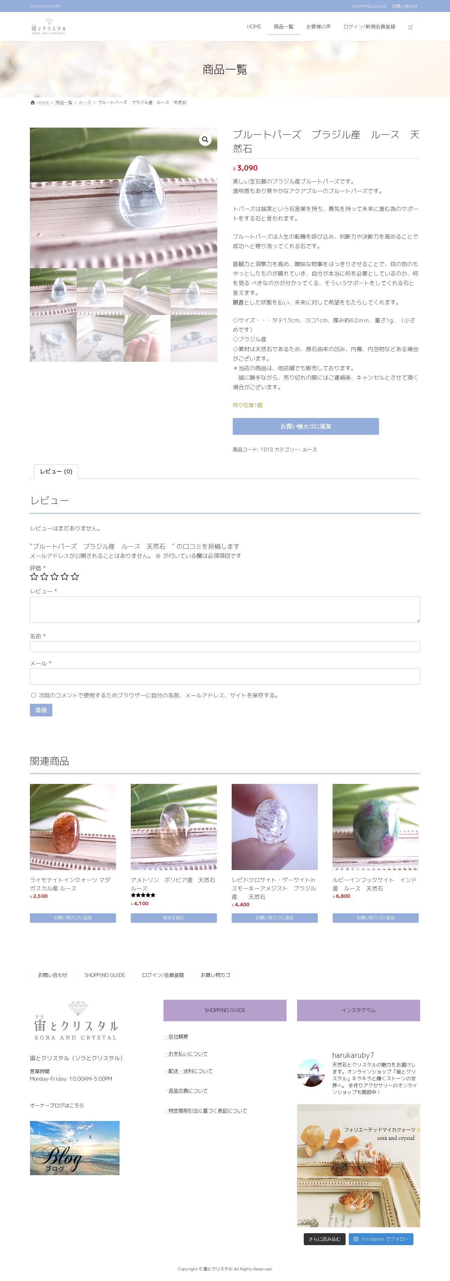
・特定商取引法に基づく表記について (205, 1110)
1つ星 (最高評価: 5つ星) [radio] (34, 576)
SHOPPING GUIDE (368, 6)
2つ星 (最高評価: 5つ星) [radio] (44, 576)
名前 (38, 636)
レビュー (43, 591)
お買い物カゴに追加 (306, 426)
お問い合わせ (404, 6)
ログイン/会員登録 (163, 975)
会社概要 (178, 1036)
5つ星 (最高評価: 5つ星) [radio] (75, 576)
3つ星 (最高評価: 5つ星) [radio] (54, 576)
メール (41, 663)
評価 (38, 568)
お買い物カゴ (215, 975)
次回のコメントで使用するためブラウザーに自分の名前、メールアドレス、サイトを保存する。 (160, 695)
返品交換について (188, 1090)
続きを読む (173, 918)
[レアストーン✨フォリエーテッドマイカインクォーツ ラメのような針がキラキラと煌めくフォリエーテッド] (358, 1165)
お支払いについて (188, 1053)
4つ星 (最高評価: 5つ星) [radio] (64, 576)
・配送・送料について (188, 1070)
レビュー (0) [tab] (56, 471)
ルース (309, 449)
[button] (205, 139)
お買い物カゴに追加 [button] (73, 918)
